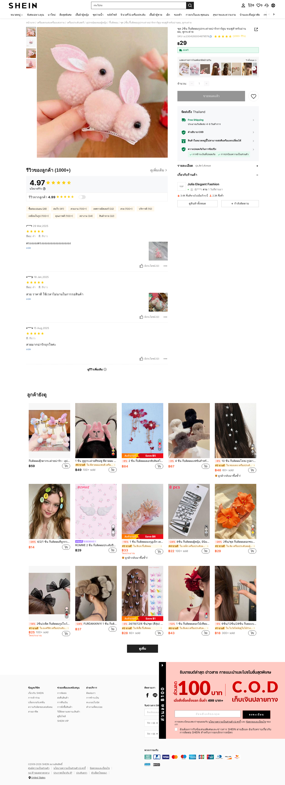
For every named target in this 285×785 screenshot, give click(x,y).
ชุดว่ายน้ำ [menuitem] (98, 14)
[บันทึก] (253, 96)
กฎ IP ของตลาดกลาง (38, 772)
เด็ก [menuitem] (168, 14)
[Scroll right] (273, 14)
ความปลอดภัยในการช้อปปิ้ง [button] (202, 149)
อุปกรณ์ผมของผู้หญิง (96, 22)
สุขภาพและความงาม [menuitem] (224, 14)
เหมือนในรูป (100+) (38, 215)
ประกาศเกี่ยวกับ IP (63, 772)
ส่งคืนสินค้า (63, 697)
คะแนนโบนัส (92, 702)
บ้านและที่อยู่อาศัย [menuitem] (250, 14)
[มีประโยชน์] (141, 266)
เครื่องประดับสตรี (75, 22)
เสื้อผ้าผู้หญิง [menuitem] (82, 14)
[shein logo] (23, 5)
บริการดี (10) (145, 208)
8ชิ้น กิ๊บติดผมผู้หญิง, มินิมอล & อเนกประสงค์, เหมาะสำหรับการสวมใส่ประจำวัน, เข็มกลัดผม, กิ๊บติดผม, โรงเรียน (189, 541)
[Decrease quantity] (191, 83)
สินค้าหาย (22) (106, 215)
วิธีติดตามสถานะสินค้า (68, 711)
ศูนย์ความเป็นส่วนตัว (38, 768)
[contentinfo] (202, 757)
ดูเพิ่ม (142, 648)
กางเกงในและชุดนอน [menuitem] (197, 14)
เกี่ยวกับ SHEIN (36, 693)
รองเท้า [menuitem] (178, 14)
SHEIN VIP (63, 721)
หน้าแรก (30, 22)
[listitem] (184, 69)
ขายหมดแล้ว (211, 96)
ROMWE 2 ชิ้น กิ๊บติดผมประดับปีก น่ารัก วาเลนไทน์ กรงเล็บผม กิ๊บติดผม (96, 545)
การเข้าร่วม (34, 697)
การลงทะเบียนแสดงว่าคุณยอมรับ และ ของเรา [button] (223, 723)
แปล (28, 248)
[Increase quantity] (206, 83)
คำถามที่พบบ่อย (94, 707)
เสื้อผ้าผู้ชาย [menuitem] (155, 14)
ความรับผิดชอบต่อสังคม (40, 707)
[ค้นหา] (190, 5)
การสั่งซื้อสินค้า (64, 707)
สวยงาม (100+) (79, 208)
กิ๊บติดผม (113, 22)
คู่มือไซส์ (61, 716)
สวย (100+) (126, 208)
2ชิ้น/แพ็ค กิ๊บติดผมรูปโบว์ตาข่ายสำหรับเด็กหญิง (49, 623)
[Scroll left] (269, 14)
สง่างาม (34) (86, 215)
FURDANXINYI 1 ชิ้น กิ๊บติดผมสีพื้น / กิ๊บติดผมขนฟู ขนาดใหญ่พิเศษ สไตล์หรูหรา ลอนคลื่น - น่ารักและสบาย (96, 623)
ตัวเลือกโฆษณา (99, 772)
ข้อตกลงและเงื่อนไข (100, 768)
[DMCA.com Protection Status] (156, 764)
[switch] (82, 197)
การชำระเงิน (92, 697)
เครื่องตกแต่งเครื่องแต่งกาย (51, 22)
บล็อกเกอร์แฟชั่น (36, 702)
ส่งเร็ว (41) (58, 208)
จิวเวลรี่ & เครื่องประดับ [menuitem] (133, 14)
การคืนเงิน (62, 702)
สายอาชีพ (33, 711)
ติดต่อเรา (91, 693)
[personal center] (243, 5)
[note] (142, 455)
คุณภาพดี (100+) (64, 215)
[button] (266, 5)
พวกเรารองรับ (151, 750)
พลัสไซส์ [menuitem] (112, 14)
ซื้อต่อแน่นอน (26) (37, 208)
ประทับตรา (81, 772)
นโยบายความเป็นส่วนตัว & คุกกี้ (70, 768)
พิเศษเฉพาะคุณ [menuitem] (35, 14)
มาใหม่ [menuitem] (52, 14)
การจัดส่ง (61, 693)
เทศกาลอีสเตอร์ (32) (103, 208)
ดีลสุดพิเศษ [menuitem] (66, 14)
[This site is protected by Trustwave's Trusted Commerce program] (147, 764)
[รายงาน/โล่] (165, 266)
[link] (251, 5)
